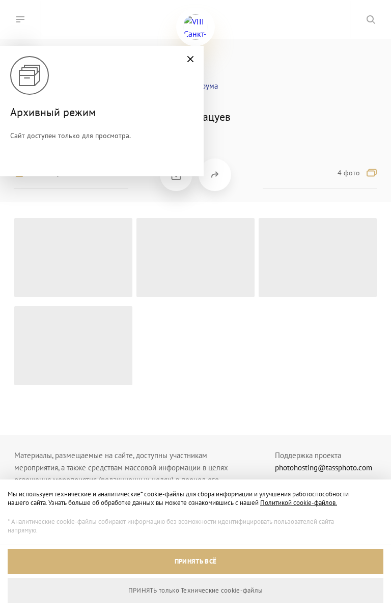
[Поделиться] (215, 174)
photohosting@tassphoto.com (323, 467)
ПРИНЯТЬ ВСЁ (195, 561)
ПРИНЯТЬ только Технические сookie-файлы (195, 590)
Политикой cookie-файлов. (298, 502)
